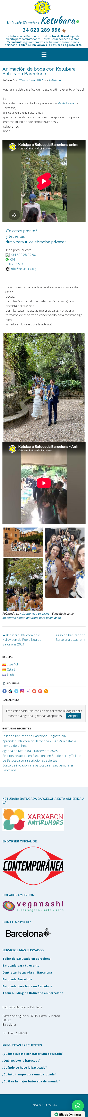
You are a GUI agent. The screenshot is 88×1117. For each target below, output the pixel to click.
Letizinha (55, 80)
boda (57, 618)
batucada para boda (39, 618)
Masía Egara (66, 103)
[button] (44, 54)
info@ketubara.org (23, 269)
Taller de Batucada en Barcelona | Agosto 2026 (35, 736)
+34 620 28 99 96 (23, 255)
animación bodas (13, 618)
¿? (32, 1054)
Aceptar (73, 715)
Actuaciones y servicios (34, 613)
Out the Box (49, 1105)
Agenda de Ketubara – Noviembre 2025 (30, 751)
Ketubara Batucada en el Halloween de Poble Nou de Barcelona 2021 (21, 639)
